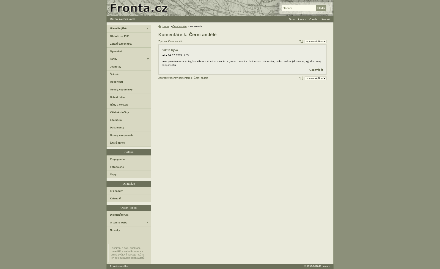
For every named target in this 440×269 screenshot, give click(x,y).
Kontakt (326, 19)
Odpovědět (316, 69)
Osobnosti (116, 81)
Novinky (115, 230)
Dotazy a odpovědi (121, 135)
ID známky (116, 191)
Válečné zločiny (119, 112)
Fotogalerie (117, 167)
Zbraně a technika (121, 43)
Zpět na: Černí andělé (170, 41)
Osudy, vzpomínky (121, 89)
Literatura (116, 120)
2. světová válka (119, 266)
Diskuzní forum (119, 214)
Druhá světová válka (122, 19)
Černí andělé (203, 34)
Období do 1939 (119, 36)
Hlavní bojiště (118, 28)
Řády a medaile (119, 104)
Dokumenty (117, 127)
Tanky (113, 58)
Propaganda (117, 159)
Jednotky (115, 66)
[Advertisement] (242, 118)
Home (165, 26)
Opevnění (116, 51)
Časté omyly (117, 142)
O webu (313, 19)
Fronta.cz (324, 266)
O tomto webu (118, 222)
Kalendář (115, 198)
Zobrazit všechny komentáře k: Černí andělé (183, 77)
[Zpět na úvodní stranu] (141, 8)
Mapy (113, 174)
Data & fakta (117, 97)
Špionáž (115, 74)
